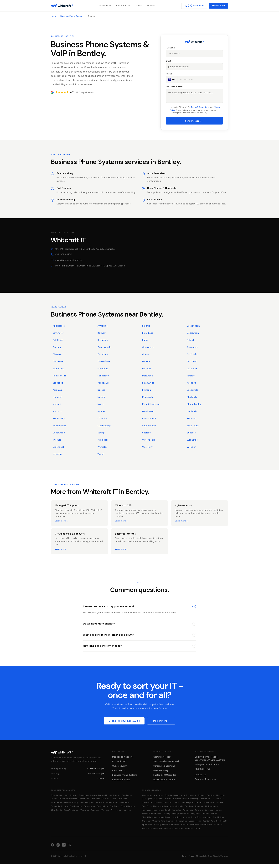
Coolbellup (192, 354)
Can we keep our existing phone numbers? (139, 606)
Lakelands (122, 798)
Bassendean (193, 325)
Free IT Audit (218, 5)
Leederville (192, 390)
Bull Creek (58, 340)
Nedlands (192, 411)
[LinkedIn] (64, 845)
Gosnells (146, 368)
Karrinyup (58, 390)
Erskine (54, 798)
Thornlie (57, 439)
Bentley (210, 795)
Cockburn (103, 354)
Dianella (146, 361)
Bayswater (58, 333)
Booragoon (193, 333)
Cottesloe (58, 361)
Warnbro (95, 810)
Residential (122, 5)
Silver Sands (56, 810)
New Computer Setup (164, 779)
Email (168, 61)
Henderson (103, 375)
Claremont (192, 347)
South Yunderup (70, 810)
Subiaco (146, 432)
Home (53, 16)
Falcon (62, 798)
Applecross (59, 325)
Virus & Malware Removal (166, 761)
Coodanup (84, 795)
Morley (101, 404)
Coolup (93, 795)
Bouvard (73, 795)
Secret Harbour (128, 806)
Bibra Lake (147, 333)
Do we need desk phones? (139, 623)
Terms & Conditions (200, 107)
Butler (145, 340)
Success (191, 432)
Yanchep (57, 454)
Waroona (105, 810)
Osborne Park (149, 418)
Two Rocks (103, 439)
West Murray (116, 810)
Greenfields (83, 798)
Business (103, 5)
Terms (184, 856)
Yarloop (127, 810)
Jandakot (58, 382)
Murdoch (57, 411)
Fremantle (103, 368)
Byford (190, 340)
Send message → (194, 120)
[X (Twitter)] (69, 845)
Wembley (102, 447)
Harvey (105, 798)
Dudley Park (114, 795)
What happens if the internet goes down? (139, 634)
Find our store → (161, 720)
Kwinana (146, 390)
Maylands (192, 397)
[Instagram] (58, 845)
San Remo (114, 806)
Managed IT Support (122, 756)
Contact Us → (202, 774)
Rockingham (59, 425)
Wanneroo (192, 439)
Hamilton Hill (59, 375)
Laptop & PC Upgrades (164, 775)
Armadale (103, 325)
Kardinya (191, 382)
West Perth (147, 447)
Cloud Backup (119, 770)
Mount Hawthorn (151, 404)
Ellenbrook (58, 368)
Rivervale (191, 418)
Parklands (55, 806)
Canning (57, 347)
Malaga (101, 397)
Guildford (192, 368)
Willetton (191, 447)
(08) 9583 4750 (196, 5)
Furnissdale (71, 798)
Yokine (101, 454)
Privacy (192, 856)
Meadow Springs (71, 802)
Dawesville (103, 795)
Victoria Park (148, 439)
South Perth (193, 425)
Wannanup (85, 810)
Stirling (101, 432)
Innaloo (191, 375)
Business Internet (121, 779)
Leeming (57, 397)
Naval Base (148, 411)
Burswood (103, 340)
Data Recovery (160, 770)
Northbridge (59, 418)
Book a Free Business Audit (124, 720)
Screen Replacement (164, 766)
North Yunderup (122, 802)
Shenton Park (149, 425)
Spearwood (59, 432)
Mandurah (147, 397)
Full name (170, 48)
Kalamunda (148, 382)
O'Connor (103, 418)
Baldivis (146, 325)
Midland (57, 404)
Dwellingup (127, 795)
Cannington (148, 347)
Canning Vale (104, 347)
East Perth (192, 361)
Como (145, 354)
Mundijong (85, 802)
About (138, 5)
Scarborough (104, 425)
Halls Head (95, 798)
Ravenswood (90, 806)
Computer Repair (161, 756)
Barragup (63, 795)
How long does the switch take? (139, 645)
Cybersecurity (119, 766)
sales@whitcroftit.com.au (68, 260)
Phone (169, 74)
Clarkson (57, 354)
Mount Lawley (194, 404)
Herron (113, 798)
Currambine (104, 361)
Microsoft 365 (119, 761)
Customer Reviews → (205, 779)
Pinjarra (64, 806)
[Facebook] (52, 845)
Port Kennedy (76, 806)
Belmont (102, 333)
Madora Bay (56, 802)
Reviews (151, 5)
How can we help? (174, 86)
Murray (94, 802)
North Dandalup (106, 802)
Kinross (101, 390)
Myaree (101, 411)
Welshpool (58, 447)
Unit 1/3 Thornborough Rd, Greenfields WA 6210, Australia (85, 249)
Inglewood (147, 375)
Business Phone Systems (72, 16)
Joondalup (103, 382)
